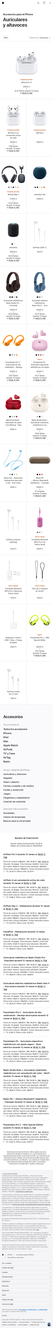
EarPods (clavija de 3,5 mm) (13, 693)
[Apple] (3, 1254)
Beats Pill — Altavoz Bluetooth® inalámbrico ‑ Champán (40, 480)
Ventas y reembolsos (9, 1325)
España (4, 1315)
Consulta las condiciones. (24, 1191)
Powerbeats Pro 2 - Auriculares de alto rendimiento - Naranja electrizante (13, 364)
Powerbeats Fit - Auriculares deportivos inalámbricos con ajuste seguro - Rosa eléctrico (40, 364)
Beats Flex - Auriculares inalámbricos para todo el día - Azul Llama (13, 480)
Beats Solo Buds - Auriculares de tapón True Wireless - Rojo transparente (13, 422)
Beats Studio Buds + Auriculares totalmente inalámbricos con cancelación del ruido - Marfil (40, 422)
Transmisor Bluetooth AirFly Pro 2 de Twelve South (39, 542)
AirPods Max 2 (13, 195)
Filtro (6, 38)
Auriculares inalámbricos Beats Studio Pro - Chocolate (13, 303)
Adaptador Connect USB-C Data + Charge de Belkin (13, 640)
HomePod (13, 248)
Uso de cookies (24, 1322)
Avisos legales (23, 1325)
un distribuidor (43, 1309)
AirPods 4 (40, 133)
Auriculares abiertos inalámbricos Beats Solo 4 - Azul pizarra (39, 303)
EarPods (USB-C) (39, 248)
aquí (37, 1230)
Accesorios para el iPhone (25, 1255)
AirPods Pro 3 (26, 82)
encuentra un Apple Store (27, 1309)
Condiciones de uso (38, 1322)
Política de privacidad (9, 1322)
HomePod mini (39, 195)
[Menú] (50, 3)
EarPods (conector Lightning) (13, 541)
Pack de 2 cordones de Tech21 (40, 590)
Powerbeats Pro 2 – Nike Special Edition (39, 639)
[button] (38, 3)
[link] (49, 1324)
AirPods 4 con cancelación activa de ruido (13, 135)
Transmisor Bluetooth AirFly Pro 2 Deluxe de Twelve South (13, 591)
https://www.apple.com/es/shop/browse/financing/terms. (31, 1204)
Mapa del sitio (34, 1325)
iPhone (10, 1255)
